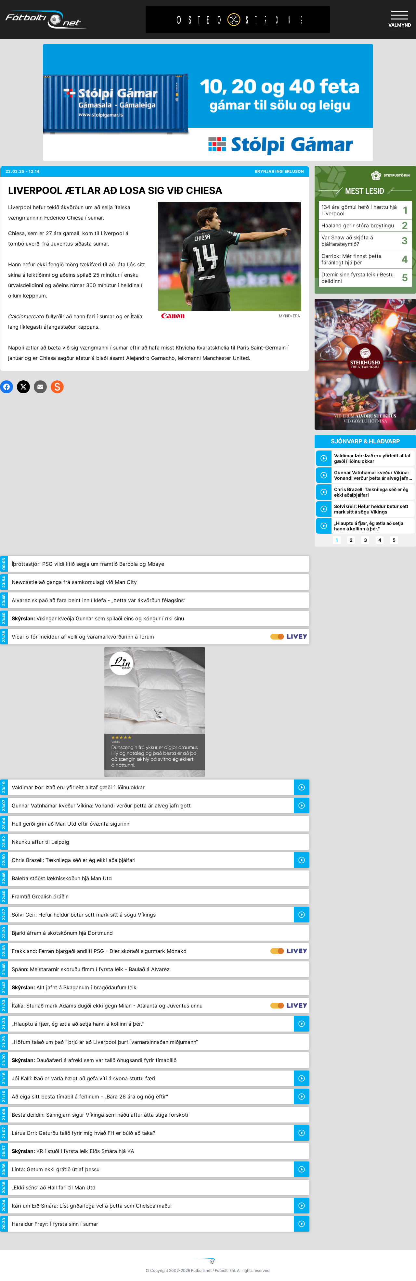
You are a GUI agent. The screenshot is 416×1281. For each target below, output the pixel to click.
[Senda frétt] (40, 386)
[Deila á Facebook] (6, 386)
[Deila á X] (23, 386)
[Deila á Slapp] (57, 386)
